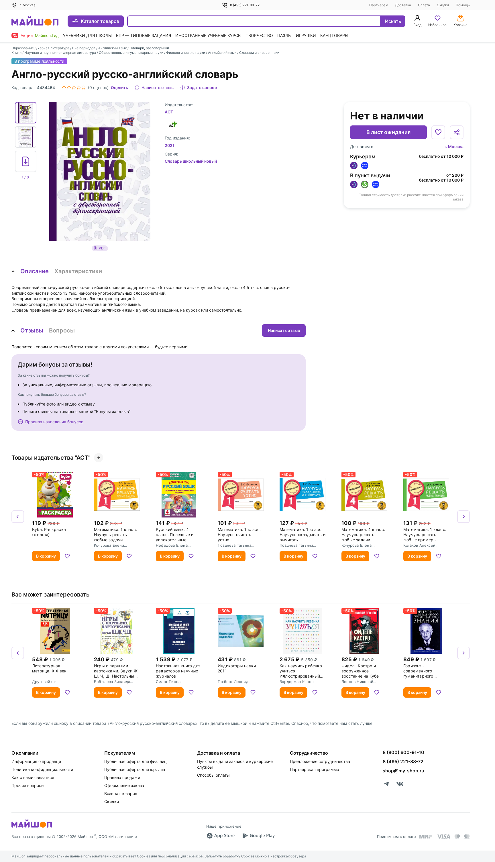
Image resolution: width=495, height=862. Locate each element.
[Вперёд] (463, 516)
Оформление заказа (124, 785)
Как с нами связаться (32, 777)
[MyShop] (31, 827)
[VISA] (443, 836)
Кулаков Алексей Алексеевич (419, 545)
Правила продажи (122, 777)
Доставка (403, 5)
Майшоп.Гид (47, 35)
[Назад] (17, 516)
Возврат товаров (120, 793)
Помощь (463, 5)
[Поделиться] (456, 132)
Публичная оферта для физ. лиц (135, 761)
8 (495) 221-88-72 (245, 5)
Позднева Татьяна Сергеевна (234, 545)
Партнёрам (378, 5)
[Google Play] (258, 835)
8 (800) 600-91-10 (403, 752)
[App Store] (220, 835)
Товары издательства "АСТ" (51, 457)
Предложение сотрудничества (320, 761)
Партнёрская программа (314, 769)
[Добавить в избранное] (438, 132)
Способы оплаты (213, 775)
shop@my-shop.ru (403, 771)
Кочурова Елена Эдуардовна (109, 545)
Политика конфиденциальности (42, 769)
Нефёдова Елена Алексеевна (172, 545)
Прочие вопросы (27, 785)
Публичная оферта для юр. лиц (134, 769)
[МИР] (426, 837)
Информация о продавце (36, 761)
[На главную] (34, 21)
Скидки (443, 5)
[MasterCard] (457, 836)
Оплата (424, 5)
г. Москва (454, 146)
